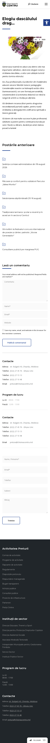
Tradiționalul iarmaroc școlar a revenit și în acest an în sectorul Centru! (22, 214)
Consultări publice (10, 593)
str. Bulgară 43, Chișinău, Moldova (24, 366)
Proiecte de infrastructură (13, 598)
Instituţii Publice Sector (12, 657)
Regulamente (8, 569)
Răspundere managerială (13, 579)
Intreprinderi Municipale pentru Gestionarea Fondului (21, 645)
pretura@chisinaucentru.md (21, 384)
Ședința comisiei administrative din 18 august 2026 (23, 166)
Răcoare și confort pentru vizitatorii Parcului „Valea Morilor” (23, 183)
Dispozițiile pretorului (11, 574)
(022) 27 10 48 (16, 379)
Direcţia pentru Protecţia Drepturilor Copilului (22, 630)
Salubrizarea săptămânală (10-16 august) (21, 198)
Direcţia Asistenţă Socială (13, 635)
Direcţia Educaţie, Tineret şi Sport (17, 625)
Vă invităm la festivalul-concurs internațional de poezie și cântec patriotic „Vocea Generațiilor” (23, 232)
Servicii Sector (8, 652)
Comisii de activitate (11, 555)
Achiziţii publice (9, 588)
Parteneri (6, 603)
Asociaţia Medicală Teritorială (15, 640)
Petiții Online (8, 607)
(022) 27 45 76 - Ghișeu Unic (21, 371)
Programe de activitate (12, 560)
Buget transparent (10, 584)
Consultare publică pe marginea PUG (20, 249)
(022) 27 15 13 (16, 375)
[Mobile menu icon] (46, 4)
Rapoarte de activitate (12, 565)
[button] (46, 22)
